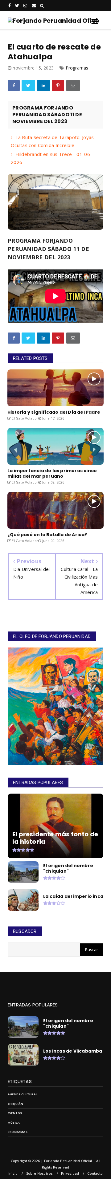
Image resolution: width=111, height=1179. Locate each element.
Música (14, 1123)
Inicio (13, 1173)
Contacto (95, 1173)
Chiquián (15, 1104)
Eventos (15, 1113)
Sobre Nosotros (39, 1173)
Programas (77, 68)
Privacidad (70, 1173)
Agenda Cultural (22, 1094)
